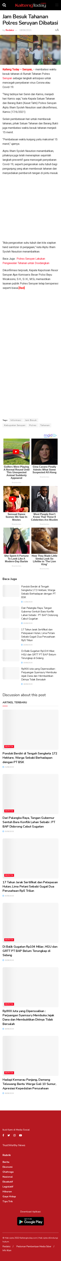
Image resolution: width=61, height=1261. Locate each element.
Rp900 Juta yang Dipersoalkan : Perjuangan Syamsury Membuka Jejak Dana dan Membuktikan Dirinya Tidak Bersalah (39, 674)
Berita (9, 746)
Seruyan (7, 78)
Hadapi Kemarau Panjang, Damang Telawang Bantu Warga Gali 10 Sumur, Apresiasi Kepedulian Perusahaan (29, 1084)
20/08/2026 (27, 623)
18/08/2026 (27, 684)
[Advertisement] (30, 208)
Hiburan (7, 1191)
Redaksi (10, 30)
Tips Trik (8, 1201)
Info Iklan (7, 1250)
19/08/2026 (27, 663)
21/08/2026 (27, 602)
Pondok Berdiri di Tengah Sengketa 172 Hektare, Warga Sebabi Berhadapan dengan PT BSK (38, 592)
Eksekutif (8, 1181)
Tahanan (45, 425)
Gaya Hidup (9, 1196)
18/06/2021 (25, 30)
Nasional (8, 1176)
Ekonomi (8, 1167)
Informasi (16, 420)
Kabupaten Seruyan (14, 425)
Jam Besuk (31, 420)
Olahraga (8, 1171)
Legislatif (8, 1186)
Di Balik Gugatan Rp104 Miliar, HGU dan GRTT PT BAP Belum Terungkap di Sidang (38, 654)
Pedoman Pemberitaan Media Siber (33, 1246)
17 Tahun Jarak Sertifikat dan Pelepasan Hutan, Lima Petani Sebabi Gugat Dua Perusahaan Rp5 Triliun (38, 635)
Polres (32, 425)
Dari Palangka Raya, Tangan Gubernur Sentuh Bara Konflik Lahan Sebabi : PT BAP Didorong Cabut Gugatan (39, 613)
